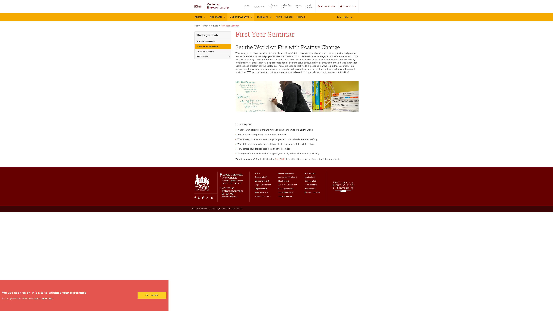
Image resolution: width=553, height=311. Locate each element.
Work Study (309, 189)
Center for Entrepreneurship (218, 6)
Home (197, 25)
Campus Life (310, 181)
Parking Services (285, 189)
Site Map (240, 209)
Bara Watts (279, 159)
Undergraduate (210, 25)
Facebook (195, 197)
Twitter (207, 197)
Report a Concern (312, 192)
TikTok (203, 197)
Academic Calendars (286, 185)
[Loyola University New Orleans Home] (197, 6)
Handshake (283, 181)
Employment (260, 189)
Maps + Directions (262, 185)
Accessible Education (286, 177)
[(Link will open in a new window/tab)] (342, 186)
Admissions (309, 173)
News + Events (284, 17)
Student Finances (262, 196)
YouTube (212, 197)
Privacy (231, 209)
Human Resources (285, 173)
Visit (256, 173)
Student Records (285, 192)
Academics (309, 177)
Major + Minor (205, 41)
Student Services (285, 196)
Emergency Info (261, 181)
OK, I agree (152, 295)
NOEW (300, 17)
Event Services (260, 192)
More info (47, 298)
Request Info (260, 177)
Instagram (199, 197)
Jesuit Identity (310, 185)
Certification (204, 51)
